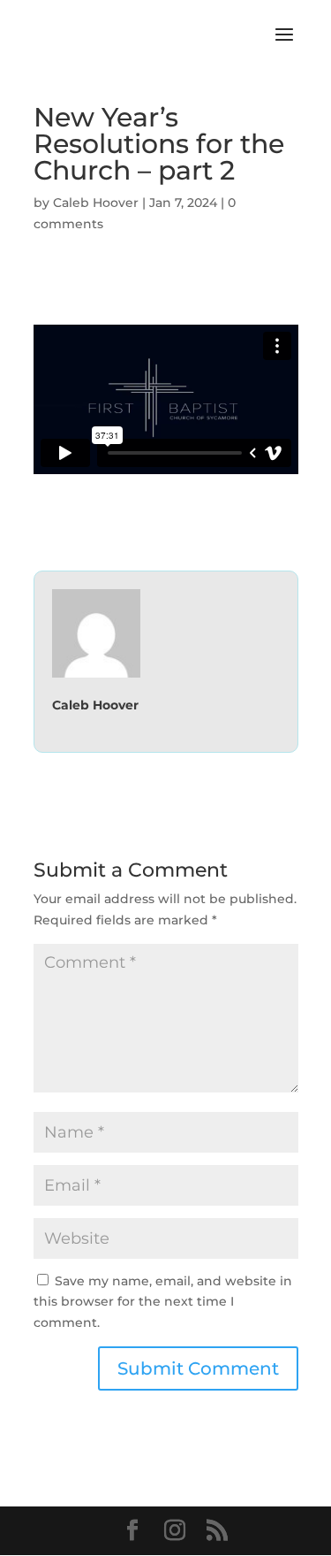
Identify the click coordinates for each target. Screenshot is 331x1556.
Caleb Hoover (96, 203)
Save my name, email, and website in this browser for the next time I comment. (163, 1302)
